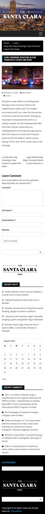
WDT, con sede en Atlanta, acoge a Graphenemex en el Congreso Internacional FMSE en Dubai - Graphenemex (21, 397)
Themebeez (16, 511)
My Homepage (11, 412)
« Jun (4, 379)
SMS (7, 446)
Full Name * (7, 210)
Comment (6, 187)
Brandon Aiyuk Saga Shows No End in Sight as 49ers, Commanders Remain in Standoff (20, 327)
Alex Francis (26, 93)
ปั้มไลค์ (8, 435)
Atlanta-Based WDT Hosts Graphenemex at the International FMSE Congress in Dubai (21, 404)
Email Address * (9, 220)
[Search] (40, 252)
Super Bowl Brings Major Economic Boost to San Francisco (33, 160)
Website (5, 230)
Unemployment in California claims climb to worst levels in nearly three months (21, 449)
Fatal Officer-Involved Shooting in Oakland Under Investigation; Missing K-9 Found (22, 438)
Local (8, 96)
